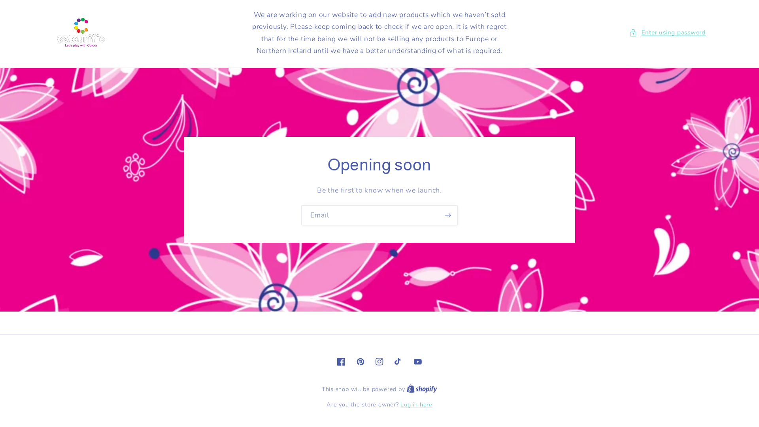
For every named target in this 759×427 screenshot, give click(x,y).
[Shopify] (422, 389)
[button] (667, 32)
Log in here (416, 404)
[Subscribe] (447, 215)
